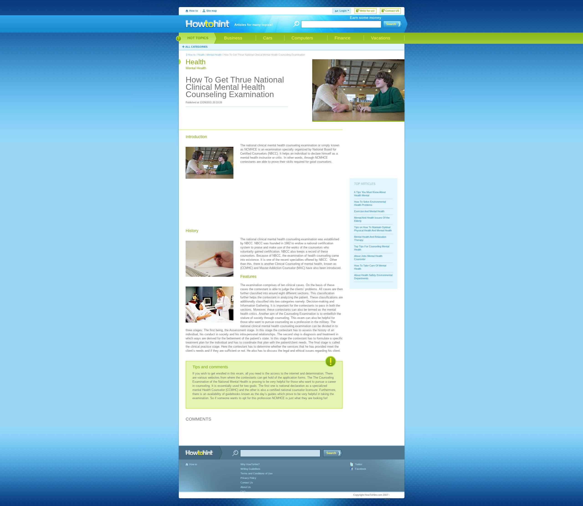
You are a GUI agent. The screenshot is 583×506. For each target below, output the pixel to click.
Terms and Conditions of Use (256, 473)
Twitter (358, 464)
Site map (211, 10)
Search (391, 24)
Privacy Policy (248, 478)
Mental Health (214, 54)
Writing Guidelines (250, 468)
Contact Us (246, 482)
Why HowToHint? (250, 464)
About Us (245, 487)
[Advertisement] (274, 196)
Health (201, 54)
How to (193, 10)
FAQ (242, 491)
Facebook (360, 468)
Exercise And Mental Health (369, 211)
